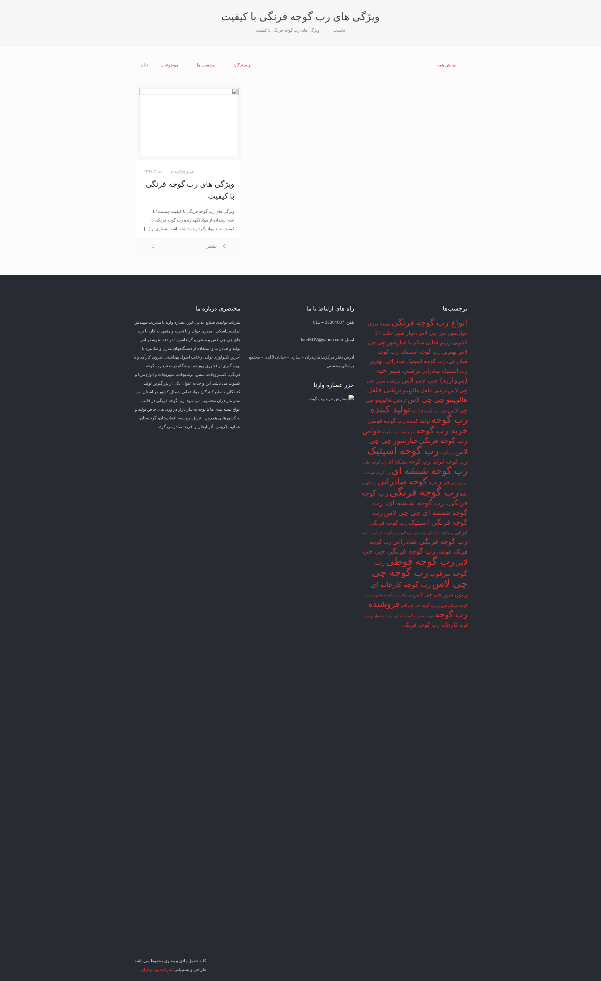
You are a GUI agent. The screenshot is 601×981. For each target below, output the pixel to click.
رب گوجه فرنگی (424, 492)
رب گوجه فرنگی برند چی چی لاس (426, 533)
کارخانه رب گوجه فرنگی (430, 625)
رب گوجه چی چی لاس (419, 577)
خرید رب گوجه (441, 430)
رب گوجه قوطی (420, 561)
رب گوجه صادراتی (409, 481)
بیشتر (212, 246)
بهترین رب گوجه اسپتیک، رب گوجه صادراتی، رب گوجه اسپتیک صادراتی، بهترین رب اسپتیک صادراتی (417, 361)
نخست (339, 30)
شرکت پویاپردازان (156, 969)
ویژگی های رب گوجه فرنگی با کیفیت (288, 30)
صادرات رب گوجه (398, 595)
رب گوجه (447, 453)
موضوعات (169, 65)
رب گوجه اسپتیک (403, 450)
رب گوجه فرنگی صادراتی (429, 541)
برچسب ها (206, 65)
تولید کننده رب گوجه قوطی (399, 421)
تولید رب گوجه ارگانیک (429, 411)
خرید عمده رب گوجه (398, 432)
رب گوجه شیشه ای (429, 471)
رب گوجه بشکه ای (408, 462)
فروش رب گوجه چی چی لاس (423, 605)
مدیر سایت (184, 171)
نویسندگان (242, 65)
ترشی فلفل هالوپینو (424, 390)
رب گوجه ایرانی (449, 462)
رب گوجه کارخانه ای (401, 584)
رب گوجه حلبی (374, 462)
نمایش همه (447, 65)
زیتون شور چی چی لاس (440, 594)
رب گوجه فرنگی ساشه (380, 533)
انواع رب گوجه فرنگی (429, 322)
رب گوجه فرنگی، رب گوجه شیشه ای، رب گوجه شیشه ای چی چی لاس (414, 502)
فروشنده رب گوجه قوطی (413, 616)
